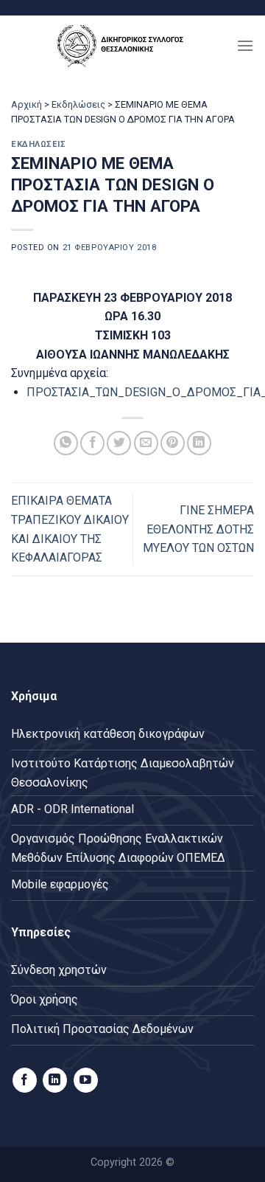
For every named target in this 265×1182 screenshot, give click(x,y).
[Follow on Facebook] (25, 1080)
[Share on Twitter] (119, 443)
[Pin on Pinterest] (172, 443)
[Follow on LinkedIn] (55, 1080)
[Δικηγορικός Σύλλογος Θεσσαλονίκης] (123, 45)
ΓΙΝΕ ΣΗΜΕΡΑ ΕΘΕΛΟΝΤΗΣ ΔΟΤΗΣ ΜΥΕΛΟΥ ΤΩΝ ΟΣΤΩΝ (198, 529)
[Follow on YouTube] (86, 1080)
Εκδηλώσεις (78, 104)
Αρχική (26, 104)
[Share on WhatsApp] (66, 443)
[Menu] (245, 45)
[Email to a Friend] (146, 443)
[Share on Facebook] (92, 443)
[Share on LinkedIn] (199, 443)
